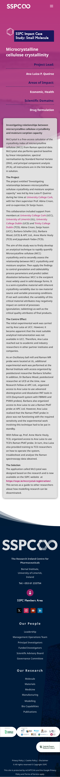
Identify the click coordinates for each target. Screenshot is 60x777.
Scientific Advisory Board (30, 653)
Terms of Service (32, 774)
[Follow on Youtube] (33, 610)
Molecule (30, 678)
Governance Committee (30, 658)
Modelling (30, 700)
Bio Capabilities (30, 706)
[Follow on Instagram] (26, 610)
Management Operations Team (30, 637)
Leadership (30, 631)
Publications (30, 711)
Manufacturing (30, 694)
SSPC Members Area (30, 600)
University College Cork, (40, 197)
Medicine (30, 689)
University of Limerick (18, 219)
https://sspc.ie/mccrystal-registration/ (28, 480)
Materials (30, 684)
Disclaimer (43, 760)
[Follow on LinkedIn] (40, 610)
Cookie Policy (31, 760)
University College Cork (33, 215)
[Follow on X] (19, 610)
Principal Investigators (30, 642)
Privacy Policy (18, 760)
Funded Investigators (30, 647)
